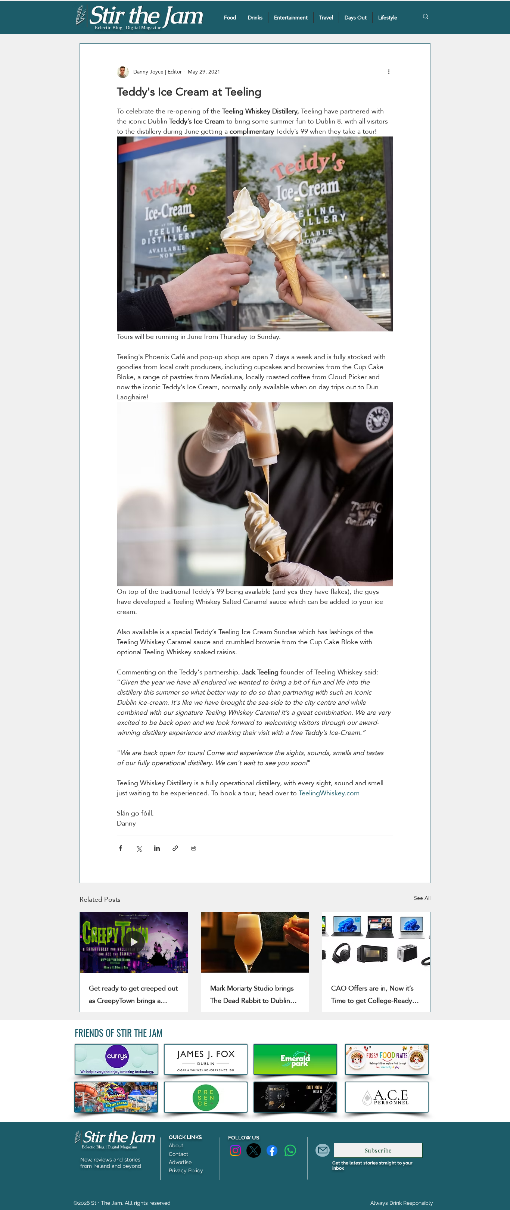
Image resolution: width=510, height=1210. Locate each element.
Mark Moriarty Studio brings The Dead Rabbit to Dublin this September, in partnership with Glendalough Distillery (255, 994)
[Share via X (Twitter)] (138, 848)
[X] (253, 1150)
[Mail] (322, 1150)
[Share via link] (175, 848)
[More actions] (388, 72)
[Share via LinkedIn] (157, 848)
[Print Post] (193, 848)
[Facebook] (272, 1150)
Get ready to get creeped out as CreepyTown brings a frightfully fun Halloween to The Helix (133, 994)
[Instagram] (235, 1150)
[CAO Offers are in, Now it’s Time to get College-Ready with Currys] (376, 942)
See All (422, 898)
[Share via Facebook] (120, 848)
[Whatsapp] (290, 1150)
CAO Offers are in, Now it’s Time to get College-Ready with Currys (372, 994)
